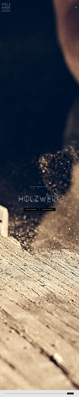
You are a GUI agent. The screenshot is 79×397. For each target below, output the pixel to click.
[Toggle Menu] (76, 7)
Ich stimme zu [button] (70, 393)
